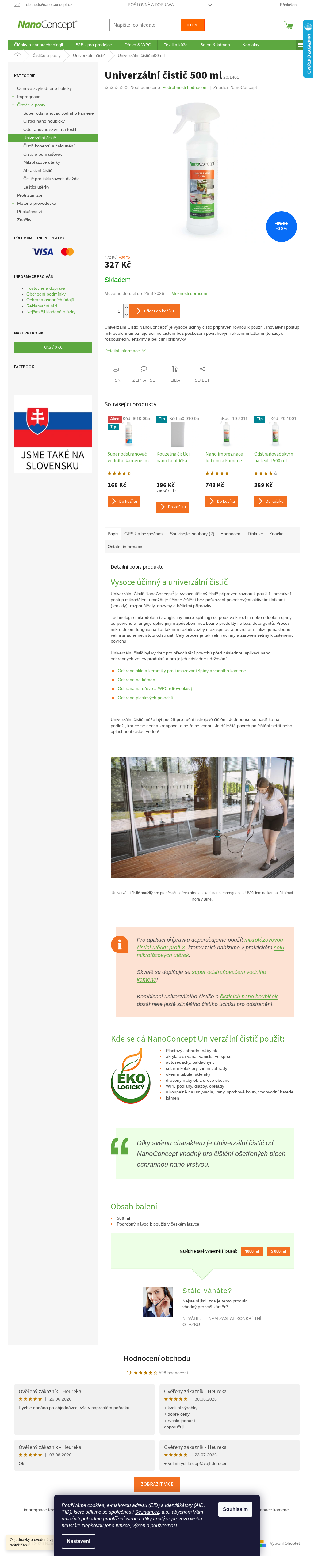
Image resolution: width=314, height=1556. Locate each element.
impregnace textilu (41, 1509)
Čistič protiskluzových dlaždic (51, 178)
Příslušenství (29, 211)
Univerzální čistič (39, 137)
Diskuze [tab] (255, 533)
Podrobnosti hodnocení (185, 87)
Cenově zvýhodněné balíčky (44, 88)
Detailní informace (122, 350)
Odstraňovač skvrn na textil (49, 129)
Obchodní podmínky (46, 294)
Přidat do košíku (159, 311)
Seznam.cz (147, 1512)
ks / (53, 347)
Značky (24, 219)
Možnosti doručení (189, 293)
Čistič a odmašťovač (43, 154)
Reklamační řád (41, 305)
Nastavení (78, 1541)
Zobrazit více (157, 1484)
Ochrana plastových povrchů (145, 697)
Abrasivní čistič (37, 170)
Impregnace (28, 96)
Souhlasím (235, 1509)
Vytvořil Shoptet (285, 1543)
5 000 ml (278, 1251)
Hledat (193, 25)
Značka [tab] (276, 533)
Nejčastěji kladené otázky (50, 311)
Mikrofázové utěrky (41, 162)
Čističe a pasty (31, 104)
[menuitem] (38, 45)
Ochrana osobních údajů (50, 299)
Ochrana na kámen (136, 679)
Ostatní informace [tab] (125, 546)
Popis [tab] (113, 533)
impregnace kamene (269, 1509)
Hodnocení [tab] (231, 533)
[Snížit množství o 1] (126, 314)
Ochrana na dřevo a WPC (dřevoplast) (155, 688)
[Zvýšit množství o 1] (126, 307)
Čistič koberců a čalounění (49, 145)
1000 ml (252, 1251)
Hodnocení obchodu (157, 1358)
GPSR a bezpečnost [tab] (144, 533)
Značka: (235, 87)
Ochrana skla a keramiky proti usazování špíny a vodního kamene (182, 670)
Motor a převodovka (36, 203)
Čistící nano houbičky (44, 121)
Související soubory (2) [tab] (192, 533)
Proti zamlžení (31, 195)
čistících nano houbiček (249, 996)
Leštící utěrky (36, 187)
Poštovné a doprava (151, 4)
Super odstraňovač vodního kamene (58, 113)
